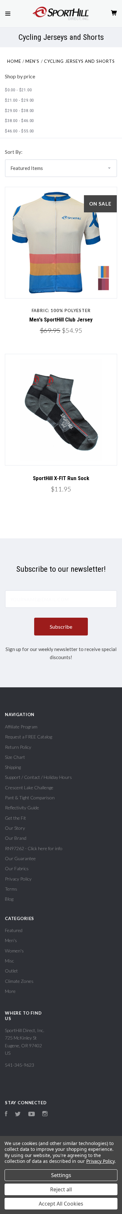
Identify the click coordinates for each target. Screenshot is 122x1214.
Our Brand (15, 838)
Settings (61, 1175)
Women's (14, 950)
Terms (11, 889)
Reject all (61, 1189)
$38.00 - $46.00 (19, 120)
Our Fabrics (17, 868)
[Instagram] (44, 1114)
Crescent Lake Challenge (29, 787)
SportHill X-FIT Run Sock (61, 478)
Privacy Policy (18, 879)
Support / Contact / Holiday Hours (38, 777)
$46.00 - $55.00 (19, 131)
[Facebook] (6, 1114)
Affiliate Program (21, 726)
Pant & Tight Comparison (30, 797)
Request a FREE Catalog (28, 736)
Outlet (11, 970)
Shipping (13, 767)
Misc (9, 960)
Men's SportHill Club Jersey (61, 319)
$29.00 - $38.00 (19, 110)
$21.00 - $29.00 (19, 100)
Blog (9, 899)
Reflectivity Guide (22, 807)
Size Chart (15, 757)
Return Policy (18, 747)
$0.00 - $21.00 (18, 89)
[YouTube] (31, 1114)
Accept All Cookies (61, 1203)
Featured (13, 930)
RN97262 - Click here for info (33, 848)
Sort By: (13, 152)
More (10, 991)
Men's (11, 940)
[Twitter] (18, 1114)
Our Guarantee (20, 858)
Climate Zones (19, 981)
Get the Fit (15, 818)
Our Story (15, 828)
